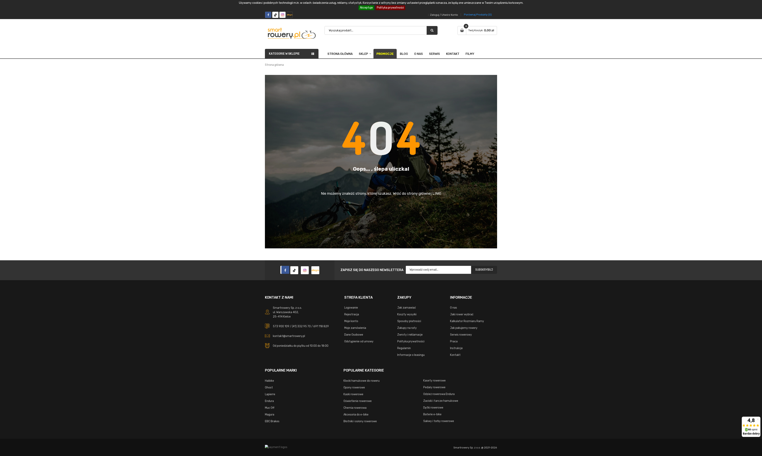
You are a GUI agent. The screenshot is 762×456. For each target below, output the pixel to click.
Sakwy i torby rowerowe (438, 421)
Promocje (385, 54)
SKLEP (363, 54)
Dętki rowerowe (433, 407)
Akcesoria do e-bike (355, 414)
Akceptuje (366, 7)
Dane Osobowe (353, 334)
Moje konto (351, 321)
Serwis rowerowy (461, 334)
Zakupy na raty (407, 328)
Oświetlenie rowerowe (357, 401)
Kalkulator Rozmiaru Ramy (467, 321)
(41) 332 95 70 (301, 326)
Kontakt (452, 54)
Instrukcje (456, 348)
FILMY (470, 54)
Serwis (434, 54)
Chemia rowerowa (355, 408)
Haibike (269, 380)
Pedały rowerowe (434, 387)
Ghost (269, 387)
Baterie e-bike (432, 414)
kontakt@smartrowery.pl (289, 336)
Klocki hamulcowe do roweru (361, 380)
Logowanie (351, 307)
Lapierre (270, 394)
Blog (404, 54)
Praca (454, 341)
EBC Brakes (272, 421)
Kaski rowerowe (353, 394)
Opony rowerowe (354, 387)
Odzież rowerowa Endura (439, 394)
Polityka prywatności (390, 7)
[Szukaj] (432, 30)
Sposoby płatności (409, 321)
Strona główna (340, 54)
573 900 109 (281, 326)
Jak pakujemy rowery (463, 328)
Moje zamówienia (355, 328)
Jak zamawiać (406, 307)
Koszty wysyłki (407, 314)
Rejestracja (351, 314)
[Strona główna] (284, 270)
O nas (418, 54)
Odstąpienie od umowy (358, 341)
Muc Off (269, 408)
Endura (269, 401)
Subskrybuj (484, 269)
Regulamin (404, 348)
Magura (269, 414)
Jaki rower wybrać (461, 314)
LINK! (436, 193)
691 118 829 (321, 326)
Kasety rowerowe (434, 380)
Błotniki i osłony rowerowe (360, 421)
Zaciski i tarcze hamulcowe (440, 401)
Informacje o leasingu (411, 355)
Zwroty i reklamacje (410, 334)
